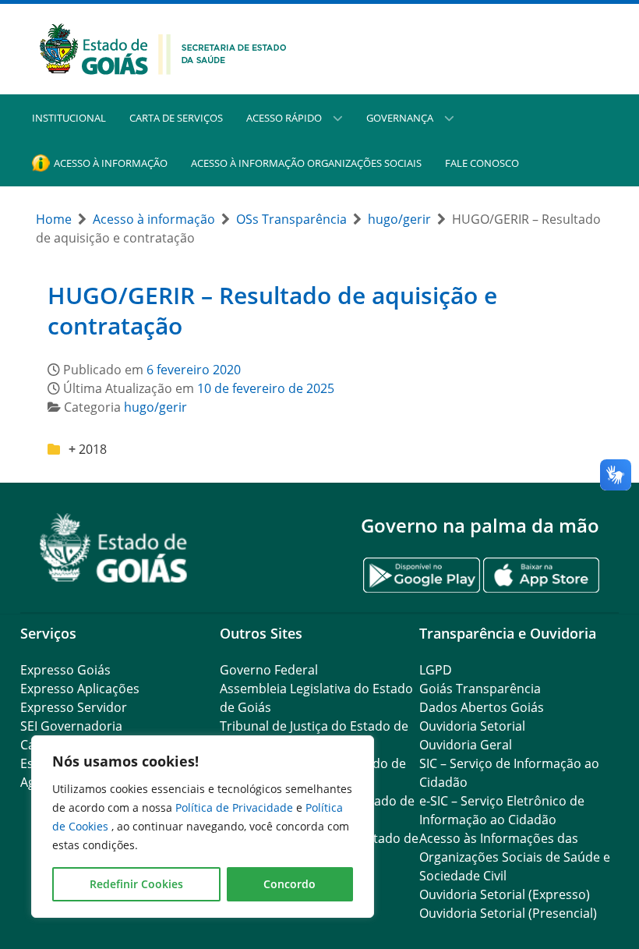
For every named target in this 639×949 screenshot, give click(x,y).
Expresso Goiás (65, 669)
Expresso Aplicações (79, 688)
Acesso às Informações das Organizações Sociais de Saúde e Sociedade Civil (514, 857)
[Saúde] (163, 47)
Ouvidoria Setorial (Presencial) (508, 913)
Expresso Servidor (73, 707)
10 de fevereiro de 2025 (265, 388)
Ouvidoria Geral (465, 744)
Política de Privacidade (235, 807)
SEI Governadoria (71, 726)
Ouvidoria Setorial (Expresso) (504, 894)
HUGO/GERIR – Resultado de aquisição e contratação (272, 310)
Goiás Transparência (480, 688)
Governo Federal (269, 669)
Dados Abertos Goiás (481, 707)
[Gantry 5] (114, 548)
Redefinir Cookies (136, 883)
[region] (202, 826)
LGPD (435, 669)
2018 (93, 449)
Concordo (289, 883)
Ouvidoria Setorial (472, 726)
